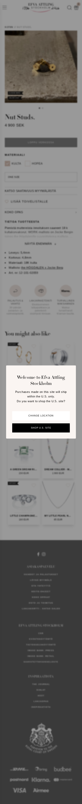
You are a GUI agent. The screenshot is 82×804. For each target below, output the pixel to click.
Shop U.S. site (41, 428)
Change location (41, 416)
